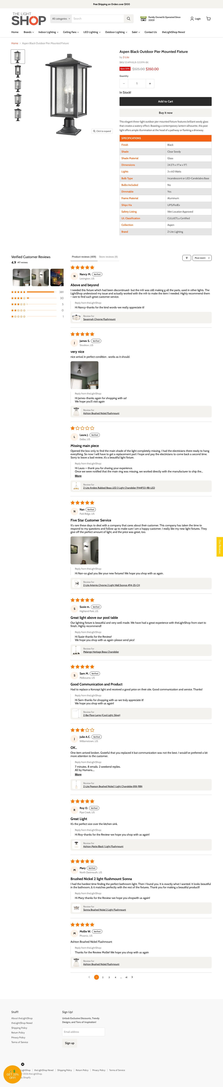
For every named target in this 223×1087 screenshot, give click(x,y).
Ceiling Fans (70, 32)
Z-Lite (126, 57)
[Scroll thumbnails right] (59, 277)
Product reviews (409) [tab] (84, 256)
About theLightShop (22, 1018)
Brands (28, 32)
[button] (37, 292)
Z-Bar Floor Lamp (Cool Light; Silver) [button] (101, 715)
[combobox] (98, 19)
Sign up (69, 1043)
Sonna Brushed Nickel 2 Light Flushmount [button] (104, 909)
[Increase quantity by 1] (150, 83)
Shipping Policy (19, 1027)
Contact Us (151, 32)
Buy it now (165, 112)
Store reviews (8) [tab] (108, 256)
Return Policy (18, 1032)
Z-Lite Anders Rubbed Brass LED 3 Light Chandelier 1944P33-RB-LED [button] (119, 487)
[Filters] (186, 258)
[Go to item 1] (21, 277)
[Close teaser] (22, 1064)
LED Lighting (91, 32)
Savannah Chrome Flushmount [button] (99, 319)
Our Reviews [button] (219, 547)
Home (14, 32)
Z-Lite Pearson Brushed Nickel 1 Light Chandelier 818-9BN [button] (112, 786)
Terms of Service (19, 1042)
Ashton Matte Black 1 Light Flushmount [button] (103, 846)
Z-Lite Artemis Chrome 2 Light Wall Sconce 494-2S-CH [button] (111, 585)
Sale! (135, 32)
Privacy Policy (18, 1037)
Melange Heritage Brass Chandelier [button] (101, 651)
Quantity (124, 76)
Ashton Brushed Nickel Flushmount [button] (101, 413)
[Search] (128, 19)
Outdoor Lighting (115, 32)
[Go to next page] (133, 977)
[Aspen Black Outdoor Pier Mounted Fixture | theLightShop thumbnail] (18, 57)
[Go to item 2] (40, 277)
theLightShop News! (173, 32)
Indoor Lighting (47, 32)
